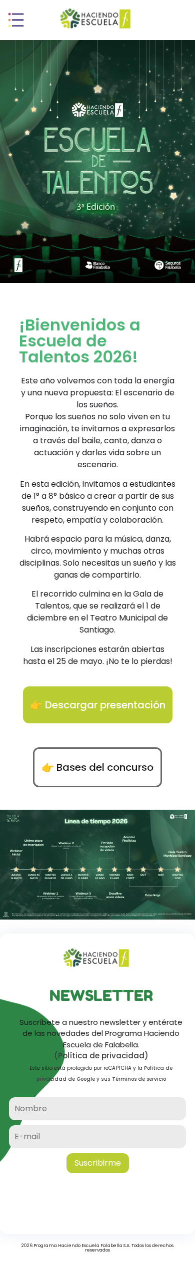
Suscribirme (97, 1163)
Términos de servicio (139, 1079)
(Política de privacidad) (101, 1055)
